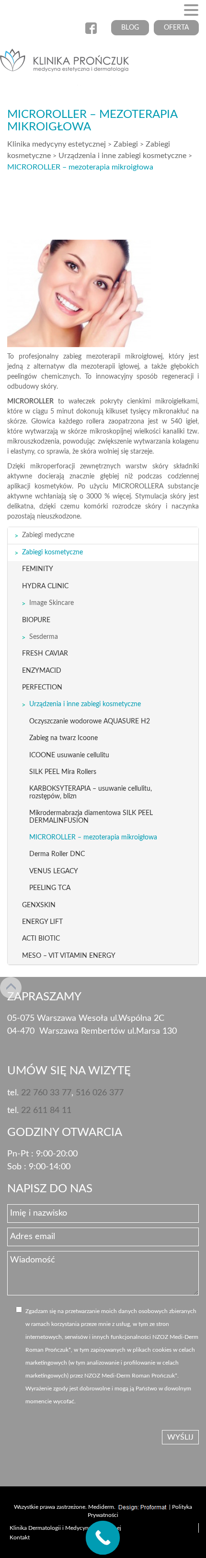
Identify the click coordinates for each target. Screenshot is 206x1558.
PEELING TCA (49, 888)
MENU (22, 12)
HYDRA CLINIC (45, 586)
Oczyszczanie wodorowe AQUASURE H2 (89, 721)
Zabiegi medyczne (48, 535)
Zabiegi (126, 144)
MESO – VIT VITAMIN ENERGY (68, 956)
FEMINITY (37, 569)
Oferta (176, 27)
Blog (130, 27)
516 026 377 (100, 1093)
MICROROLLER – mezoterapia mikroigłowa (93, 837)
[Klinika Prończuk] (67, 63)
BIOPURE (36, 620)
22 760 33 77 (46, 1093)
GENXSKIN (39, 905)
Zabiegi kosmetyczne (52, 552)
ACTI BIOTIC (41, 938)
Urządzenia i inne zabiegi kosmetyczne (122, 155)
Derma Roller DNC (57, 854)
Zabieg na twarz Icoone (63, 738)
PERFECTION (42, 687)
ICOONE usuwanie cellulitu (69, 755)
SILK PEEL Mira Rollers (62, 772)
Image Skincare (51, 603)
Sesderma (43, 637)
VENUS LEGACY (53, 871)
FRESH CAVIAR (45, 653)
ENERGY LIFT (42, 922)
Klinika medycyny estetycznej (56, 144)
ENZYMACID (41, 671)
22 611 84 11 (46, 1110)
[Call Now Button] (103, 1538)
